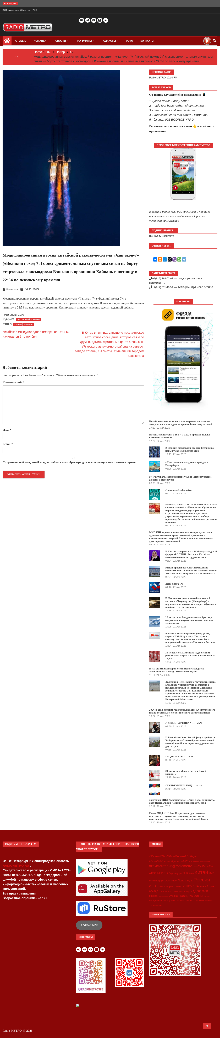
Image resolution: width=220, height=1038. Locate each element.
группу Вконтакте (163, 235)
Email (8, 444)
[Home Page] (7, 41)
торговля (189, 900)
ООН (167, 881)
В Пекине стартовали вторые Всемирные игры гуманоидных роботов (189, 449)
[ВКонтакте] (155, 259)
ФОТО (129, 40)
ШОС (190, 886)
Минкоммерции (156, 881)
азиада (153, 890)
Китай (201, 872)
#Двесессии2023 (179, 861)
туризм (199, 900)
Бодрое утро (175, 873)
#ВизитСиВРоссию (159, 861)
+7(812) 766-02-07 (162, 278)
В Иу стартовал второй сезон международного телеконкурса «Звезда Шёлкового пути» (176, 670)
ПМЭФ (173, 881)
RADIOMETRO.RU (16, 865)
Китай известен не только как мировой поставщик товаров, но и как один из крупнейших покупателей (180, 423)
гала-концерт (185, 891)
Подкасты (109, 40)
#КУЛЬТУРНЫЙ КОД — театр (183, 785)
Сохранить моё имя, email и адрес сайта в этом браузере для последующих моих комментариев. (70, 462)
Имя (7, 430)
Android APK (89, 925)
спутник (18, 324)
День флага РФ (174, 583)
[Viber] (174, 259)
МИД (211, 873)
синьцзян (208, 896)
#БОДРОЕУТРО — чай (179, 756)
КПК (185, 873)
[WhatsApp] (179, 259)
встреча (163, 891)
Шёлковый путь (204, 886)
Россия (202, 879)
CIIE (195, 866)
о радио (20, 40)
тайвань (180, 900)
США (152, 886)
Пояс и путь (185, 880)
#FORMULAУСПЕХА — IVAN (183, 723)
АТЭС (152, 873)
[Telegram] (184, 259)
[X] (170, 259)
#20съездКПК (157, 856)
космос (153, 895)
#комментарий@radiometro (170, 866)
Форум (170, 886)
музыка (173, 895)
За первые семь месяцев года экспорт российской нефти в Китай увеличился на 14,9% (190, 655)
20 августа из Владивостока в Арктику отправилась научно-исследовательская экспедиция (189, 620)
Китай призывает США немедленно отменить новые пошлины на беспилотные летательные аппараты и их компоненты (191, 570)
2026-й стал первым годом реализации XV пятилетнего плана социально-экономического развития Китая (182, 711)
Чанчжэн (28, 324)
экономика (155, 905)
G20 (210, 866)
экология (208, 901)
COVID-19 (202, 866)
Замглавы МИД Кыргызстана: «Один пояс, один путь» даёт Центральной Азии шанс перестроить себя (182, 801)
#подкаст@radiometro (178, 490)
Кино (191, 873)
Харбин (177, 887)
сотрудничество (157, 900)
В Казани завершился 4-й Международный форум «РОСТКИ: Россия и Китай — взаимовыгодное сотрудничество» (191, 554)
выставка (173, 891)
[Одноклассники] (160, 259)
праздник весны (191, 895)
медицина (163, 896)
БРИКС (162, 873)
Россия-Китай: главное (28, 320)
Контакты (147, 40)
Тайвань (161, 886)
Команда (40, 40)
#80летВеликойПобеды (181, 856)
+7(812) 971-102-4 (162, 287)
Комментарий (13, 382)
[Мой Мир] (165, 259)
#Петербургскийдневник (199, 861)
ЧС (183, 886)
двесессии (200, 891)
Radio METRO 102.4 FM (163, 77)
